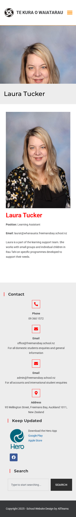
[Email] (36, 329)
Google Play (35, 435)
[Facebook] (14, 457)
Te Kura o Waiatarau (39, 12)
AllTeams (63, 508)
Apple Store (35, 440)
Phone (36, 313)
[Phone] (36, 304)
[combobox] (28, 485)
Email (36, 338)
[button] (69, 12)
